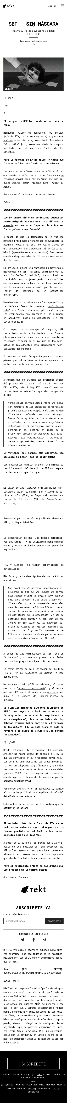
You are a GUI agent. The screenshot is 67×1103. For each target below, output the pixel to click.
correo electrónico (16, 914)
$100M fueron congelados (31, 773)
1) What (8, 98)
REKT (37, 34)
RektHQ (32, 1088)
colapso (12, 121)
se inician (29, 379)
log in (52, 5)
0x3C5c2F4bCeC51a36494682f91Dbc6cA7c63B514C (32, 973)
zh (33, 44)
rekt (39, 1074)
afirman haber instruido (31, 723)
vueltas (8, 140)
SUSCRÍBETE (33, 1064)
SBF (29, 34)
